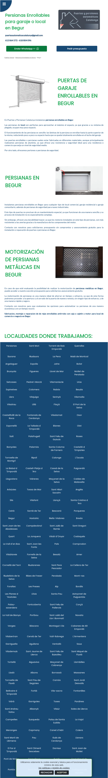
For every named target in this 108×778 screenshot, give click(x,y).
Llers (11, 396)
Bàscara (34, 625)
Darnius (57, 748)
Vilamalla (79, 396)
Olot (79, 425)
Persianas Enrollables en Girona (25, 57)
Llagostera (11, 478)
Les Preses (34, 586)
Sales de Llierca (79, 708)
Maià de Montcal (79, 356)
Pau (34, 737)
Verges (11, 625)
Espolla (34, 363)
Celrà (11, 510)
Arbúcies (11, 489)
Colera (79, 730)
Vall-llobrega (57, 636)
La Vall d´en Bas (11, 543)
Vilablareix (11, 554)
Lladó (11, 672)
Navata (79, 615)
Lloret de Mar (57, 371)
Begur (11, 518)
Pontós (11, 769)
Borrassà (56, 672)
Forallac (11, 586)
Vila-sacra (56, 690)
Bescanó (56, 510)
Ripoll (34, 457)
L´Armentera (79, 636)
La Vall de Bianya (11, 615)
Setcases (11, 382)
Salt (11, 436)
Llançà (56, 500)
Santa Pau (56, 593)
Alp (56, 586)
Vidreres (34, 478)
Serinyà (57, 396)
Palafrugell (34, 436)
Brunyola (11, 371)
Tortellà (11, 662)
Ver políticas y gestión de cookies (54, 768)
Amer (79, 554)
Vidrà (11, 701)
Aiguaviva (34, 662)
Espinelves (11, 389)
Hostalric (34, 518)
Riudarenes (34, 565)
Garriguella (12, 643)
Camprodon (79, 543)
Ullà (34, 404)
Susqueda (34, 719)
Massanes (79, 672)
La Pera (57, 356)
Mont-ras (79, 575)
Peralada (57, 575)
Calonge (56, 457)
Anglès (79, 489)
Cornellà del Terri (11, 565)
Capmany (34, 730)
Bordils (79, 586)
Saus (79, 643)
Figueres (34, 371)
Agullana (34, 643)
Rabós (56, 389)
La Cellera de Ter (79, 565)
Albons (34, 672)
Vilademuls (12, 651)
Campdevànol (34, 525)
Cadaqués (79, 536)
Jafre (56, 363)
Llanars (79, 737)
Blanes (56, 425)
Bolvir (79, 363)
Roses (79, 436)
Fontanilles (79, 690)
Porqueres (79, 510)
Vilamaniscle (56, 382)
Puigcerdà (79, 468)
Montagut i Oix (56, 625)
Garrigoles (34, 701)
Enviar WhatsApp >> (24, 48)
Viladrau (11, 404)
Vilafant (34, 500)
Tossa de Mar (34, 489)
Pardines (79, 701)
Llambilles (79, 662)
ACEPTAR (61, 772)
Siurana (11, 356)
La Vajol (79, 719)
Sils (11, 500)
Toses (57, 701)
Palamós (34, 446)
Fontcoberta (34, 604)
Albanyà (34, 708)
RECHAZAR (46, 772)
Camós (57, 680)
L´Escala (79, 457)
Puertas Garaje (9, 57)
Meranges (11, 730)
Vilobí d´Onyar (56, 536)
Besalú (56, 554)
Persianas (11, 345)
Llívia (34, 593)
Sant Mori (34, 345)
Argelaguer (11, 363)
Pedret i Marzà (34, 382)
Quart (11, 536)
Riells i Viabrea (56, 518)
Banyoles (11, 446)
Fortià (34, 690)
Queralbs (79, 345)
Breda (79, 518)
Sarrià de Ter (34, 510)
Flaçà (57, 404)
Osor (79, 415)
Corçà (79, 604)
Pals (56, 543)
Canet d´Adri (56, 730)
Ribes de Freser (34, 575)
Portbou (34, 615)
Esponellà (11, 425)
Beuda (79, 389)
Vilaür (57, 708)
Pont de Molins (11, 758)
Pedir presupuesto (77, 48)
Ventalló (56, 643)
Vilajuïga (34, 396)
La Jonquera (34, 536)
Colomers (34, 389)
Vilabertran (11, 636)
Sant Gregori (79, 525)
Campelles (11, 719)
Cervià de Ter (34, 636)
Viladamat (56, 415)
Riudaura (34, 356)
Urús (79, 382)
